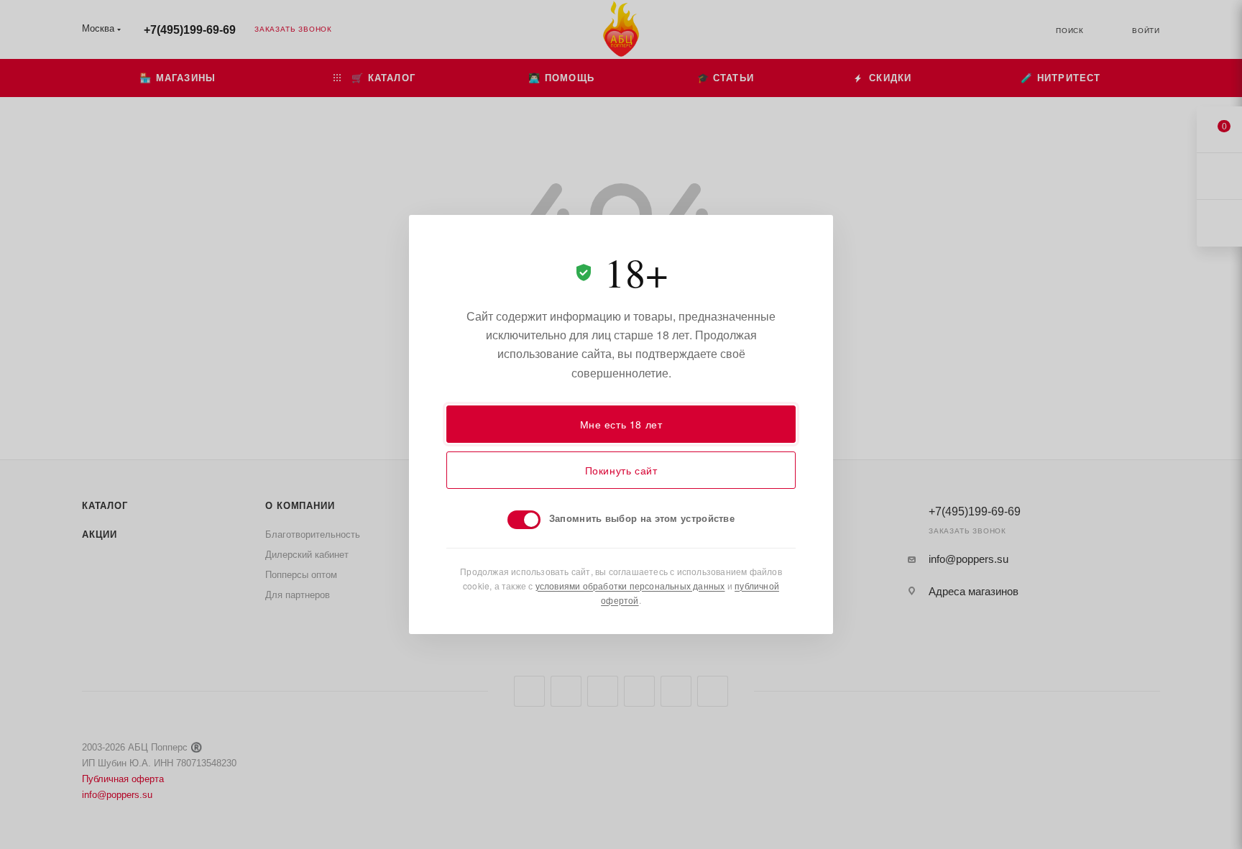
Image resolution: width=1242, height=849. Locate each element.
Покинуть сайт (621, 470)
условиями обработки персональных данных (630, 585)
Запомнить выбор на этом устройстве (642, 518)
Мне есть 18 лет (621, 424)
